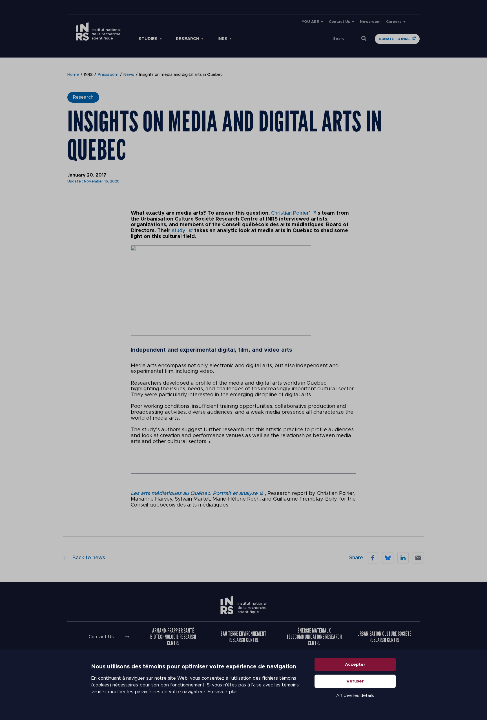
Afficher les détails (355, 695)
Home (73, 75)
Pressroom (108, 75)
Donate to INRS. (394, 39)
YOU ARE (310, 22)
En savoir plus (223, 692)
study (179, 230)
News (128, 75)
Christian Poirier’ (290, 213)
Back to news (88, 557)
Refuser (355, 681)
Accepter (355, 664)
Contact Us (339, 22)
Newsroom (370, 22)
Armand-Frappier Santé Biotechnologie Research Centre (173, 636)
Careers (393, 22)
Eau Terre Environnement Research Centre (243, 636)
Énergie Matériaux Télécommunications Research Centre (314, 636)
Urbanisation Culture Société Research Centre (384, 636)
